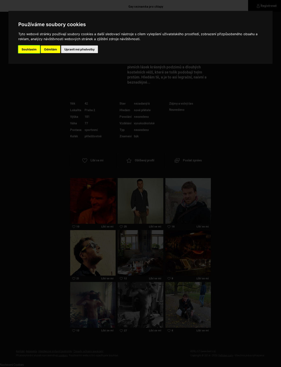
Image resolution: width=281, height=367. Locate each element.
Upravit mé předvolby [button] (79, 49)
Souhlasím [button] (29, 49)
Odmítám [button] (50, 49)
